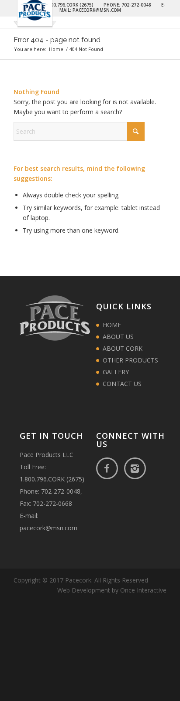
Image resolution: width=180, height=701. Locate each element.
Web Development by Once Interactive (111, 590)
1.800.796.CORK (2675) (52, 479)
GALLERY (116, 372)
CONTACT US (122, 383)
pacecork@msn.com (48, 528)
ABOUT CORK (122, 348)
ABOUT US (118, 336)
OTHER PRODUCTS (130, 360)
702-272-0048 (60, 491)
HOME (112, 325)
